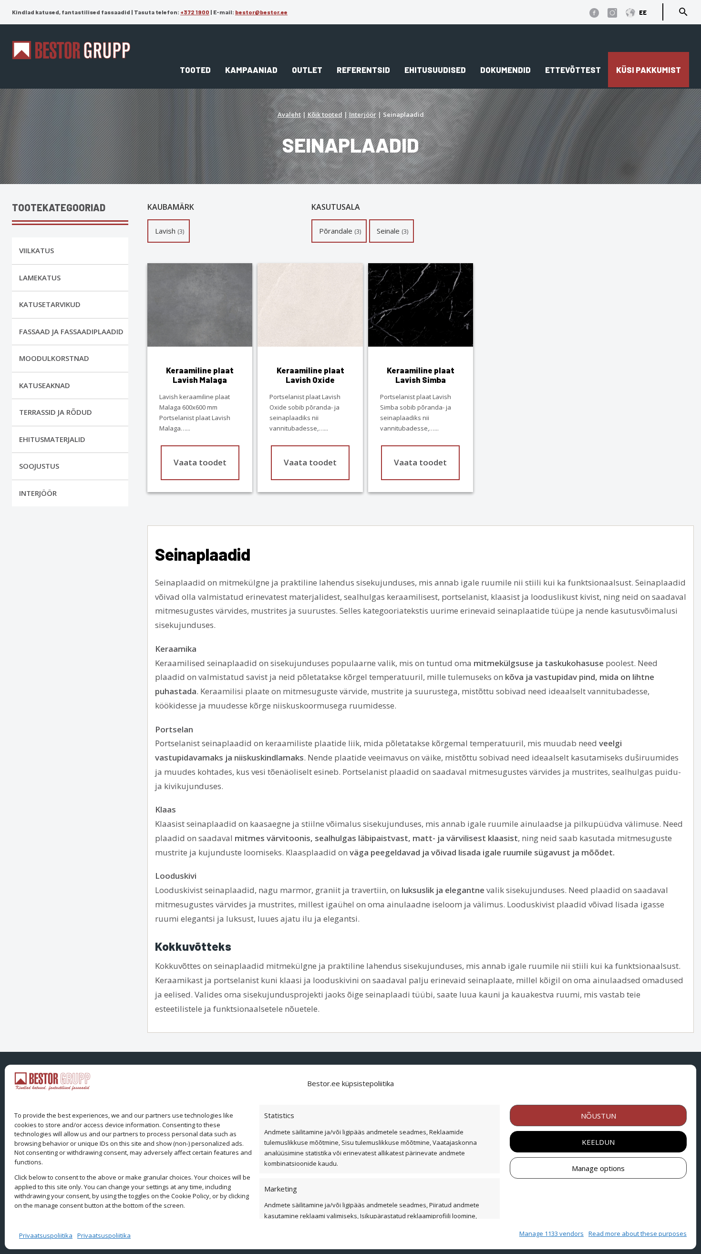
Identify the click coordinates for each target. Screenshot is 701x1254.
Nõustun (598, 1115)
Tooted (195, 69)
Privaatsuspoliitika (45, 1235)
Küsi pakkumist (648, 69)
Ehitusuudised (435, 69)
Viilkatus (36, 250)
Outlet (307, 69)
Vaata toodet (200, 462)
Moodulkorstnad (54, 358)
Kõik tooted (325, 114)
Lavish (165, 231)
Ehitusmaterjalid (52, 439)
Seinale (388, 231)
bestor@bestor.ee (261, 12)
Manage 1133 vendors (551, 1233)
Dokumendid (505, 69)
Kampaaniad (251, 69)
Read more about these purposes (637, 1233)
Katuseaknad (44, 385)
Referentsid (363, 69)
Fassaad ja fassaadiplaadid (71, 331)
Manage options (598, 1168)
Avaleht (289, 114)
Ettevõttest (573, 69)
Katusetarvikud (50, 304)
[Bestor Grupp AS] (71, 56)
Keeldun (598, 1142)
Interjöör (362, 114)
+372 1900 (194, 12)
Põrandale (335, 231)
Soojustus (39, 466)
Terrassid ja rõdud (55, 412)
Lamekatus (40, 277)
